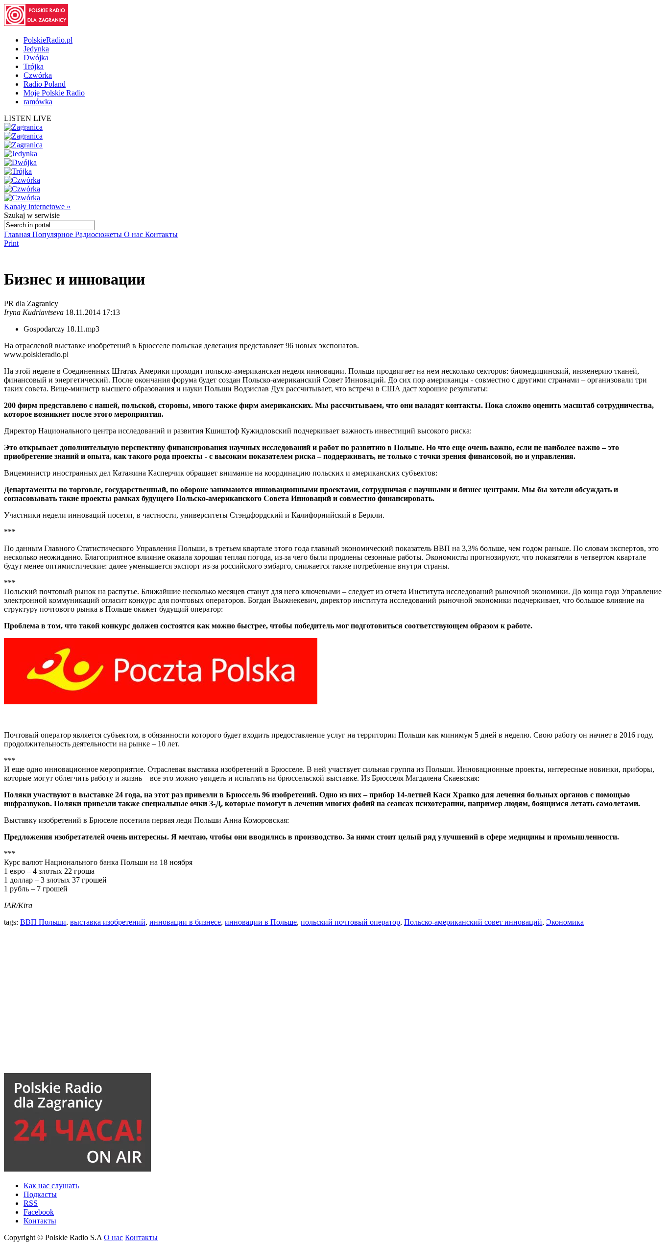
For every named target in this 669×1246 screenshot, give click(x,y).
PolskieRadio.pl (48, 40)
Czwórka (38, 75)
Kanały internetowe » (37, 206)
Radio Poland (45, 84)
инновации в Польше (261, 922)
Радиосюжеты (99, 234)
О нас (134, 234)
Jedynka (36, 49)
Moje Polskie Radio (54, 93)
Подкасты (40, 1194)
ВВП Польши (43, 922)
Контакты (161, 234)
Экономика (565, 922)
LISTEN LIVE (27, 118)
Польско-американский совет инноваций (473, 922)
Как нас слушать (51, 1185)
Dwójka (36, 57)
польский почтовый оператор (350, 922)
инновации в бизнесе (185, 922)
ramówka (38, 101)
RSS (31, 1203)
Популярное (53, 234)
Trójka (34, 66)
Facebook (39, 1212)
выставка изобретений (107, 922)
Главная (18, 234)
